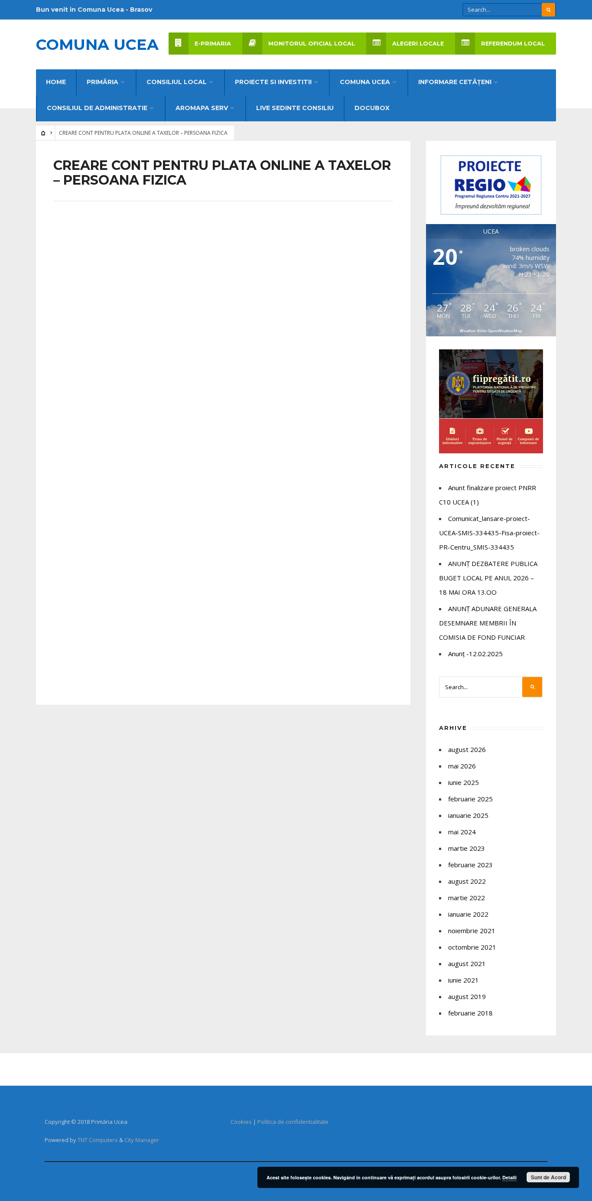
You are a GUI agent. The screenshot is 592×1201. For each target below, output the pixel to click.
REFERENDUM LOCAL (513, 43)
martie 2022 (466, 897)
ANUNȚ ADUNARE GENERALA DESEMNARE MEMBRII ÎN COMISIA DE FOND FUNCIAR (488, 622)
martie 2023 (466, 848)
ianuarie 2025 (468, 815)
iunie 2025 (463, 782)
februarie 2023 (470, 864)
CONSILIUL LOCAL (176, 82)
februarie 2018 (470, 1013)
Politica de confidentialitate (293, 1122)
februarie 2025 (470, 798)
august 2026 (467, 749)
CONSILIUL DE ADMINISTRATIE (97, 108)
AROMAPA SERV (202, 108)
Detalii (509, 1177)
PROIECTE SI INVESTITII (273, 82)
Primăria (102, 82)
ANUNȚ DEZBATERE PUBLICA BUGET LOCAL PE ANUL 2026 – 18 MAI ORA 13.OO (488, 577)
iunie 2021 (463, 980)
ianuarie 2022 (468, 914)
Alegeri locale (418, 43)
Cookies (241, 1122)
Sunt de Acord (548, 1177)
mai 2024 (462, 831)
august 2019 (467, 996)
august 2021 (467, 963)
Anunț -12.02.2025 (475, 653)
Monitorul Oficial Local (311, 43)
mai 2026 (462, 766)
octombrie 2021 (472, 947)
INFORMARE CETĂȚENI (454, 82)
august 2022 (467, 881)
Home (56, 82)
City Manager (141, 1140)
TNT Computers (98, 1140)
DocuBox (372, 108)
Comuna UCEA (97, 44)
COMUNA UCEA (365, 82)
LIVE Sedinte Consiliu (295, 108)
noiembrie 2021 (471, 930)
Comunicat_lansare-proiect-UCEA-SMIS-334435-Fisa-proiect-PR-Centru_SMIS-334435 (489, 532)
